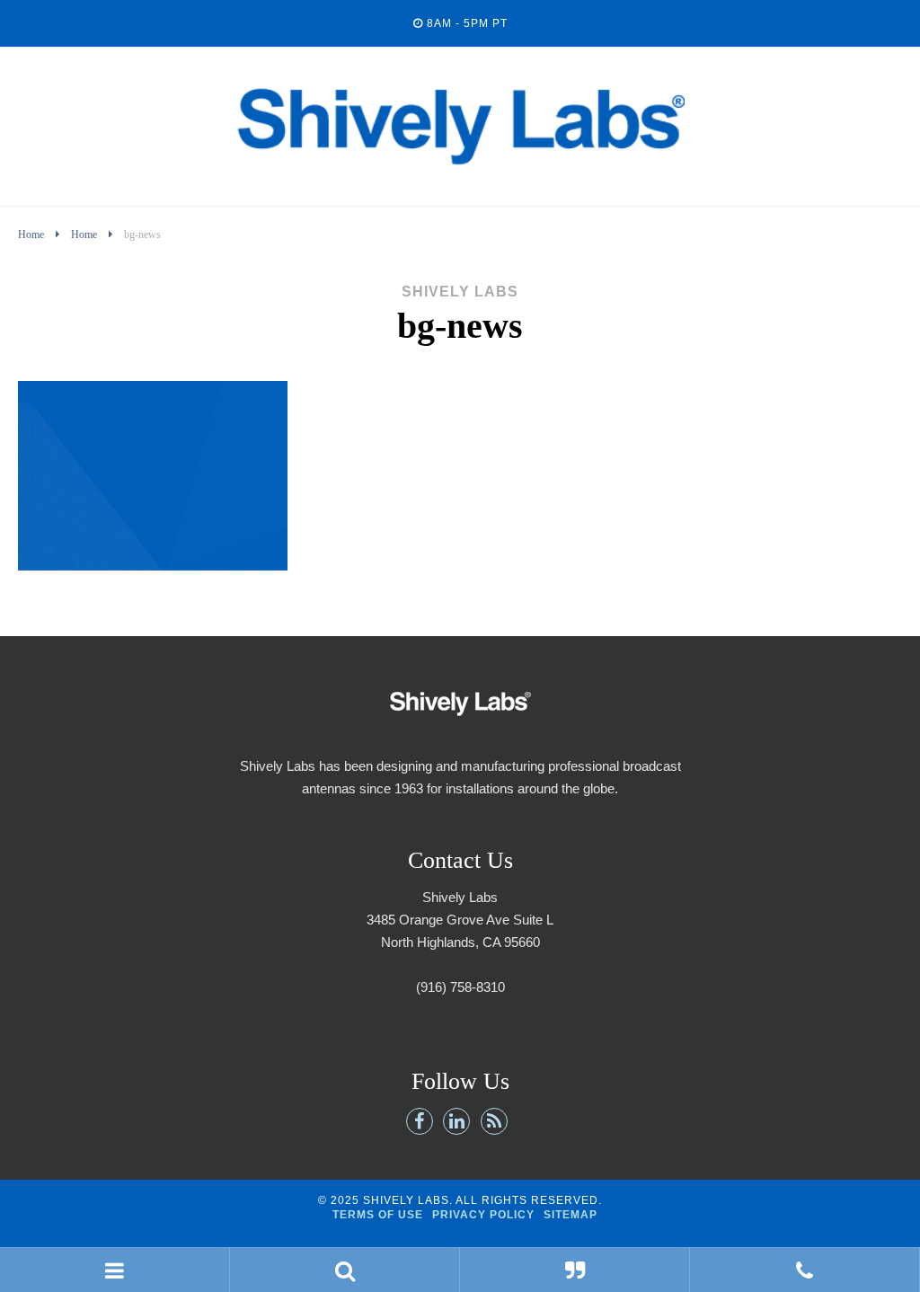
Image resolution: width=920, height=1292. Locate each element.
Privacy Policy (483, 1214)
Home (31, 234)
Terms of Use (377, 1214)
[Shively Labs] (460, 187)
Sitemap (570, 1214)
